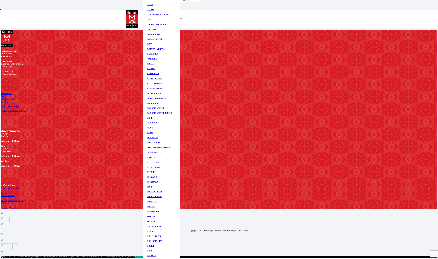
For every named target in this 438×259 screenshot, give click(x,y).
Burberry (152, 54)
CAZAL (150, 64)
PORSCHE (151, 256)
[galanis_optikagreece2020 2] (132, 27)
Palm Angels (154, 226)
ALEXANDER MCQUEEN (158, 15)
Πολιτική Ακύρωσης (10, 208)
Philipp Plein (154, 236)
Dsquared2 (153, 103)
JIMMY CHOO (153, 143)
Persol (151, 231)
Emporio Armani (155, 108)
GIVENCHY (152, 123)
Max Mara (152, 182)
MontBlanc (153, 211)
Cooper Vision (154, 88)
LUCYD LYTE (153, 162)
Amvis (150, 19)
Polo (150, 251)
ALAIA (150, 5)
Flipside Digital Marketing (239, 231)
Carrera (152, 59)
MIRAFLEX (152, 202)
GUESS (150, 133)
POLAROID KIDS (154, 241)
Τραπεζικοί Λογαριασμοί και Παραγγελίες (12, 201)
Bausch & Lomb (155, 39)
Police (150, 246)
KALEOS (151, 157)
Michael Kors (154, 197)
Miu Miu (151, 207)
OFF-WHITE (152, 221)
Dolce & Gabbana (156, 98)
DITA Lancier (154, 93)
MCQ (149, 187)
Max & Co (152, 177)
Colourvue (153, 74)
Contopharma (154, 83)
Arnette (151, 29)
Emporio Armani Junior (159, 113)
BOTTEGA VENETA (156, 49)
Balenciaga (153, 34)
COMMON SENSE (155, 79)
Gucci (150, 128)
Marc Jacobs (154, 167)
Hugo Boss (152, 138)
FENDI (150, 118)
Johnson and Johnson (158, 147)
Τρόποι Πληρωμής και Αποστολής (9, 194)
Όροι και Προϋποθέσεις (11, 188)
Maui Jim (151, 172)
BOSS (149, 44)
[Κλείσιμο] (181, 18)
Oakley (151, 216)
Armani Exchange (156, 24)
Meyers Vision (154, 192)
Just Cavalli (154, 152)
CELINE (151, 69)
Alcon (150, 10)
